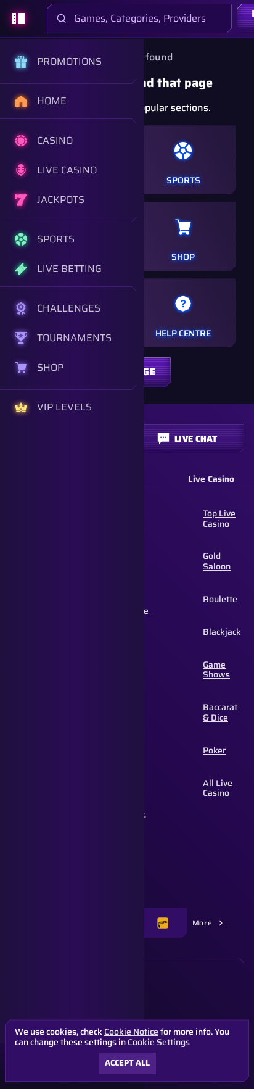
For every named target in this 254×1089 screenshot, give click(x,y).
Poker (214, 750)
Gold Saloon (217, 561)
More (202, 923)
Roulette (220, 599)
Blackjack (222, 632)
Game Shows (216, 670)
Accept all (127, 1062)
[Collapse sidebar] (18, 18)
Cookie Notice (131, 1032)
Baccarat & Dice (220, 712)
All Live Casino (217, 788)
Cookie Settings (159, 1042)
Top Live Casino (219, 519)
